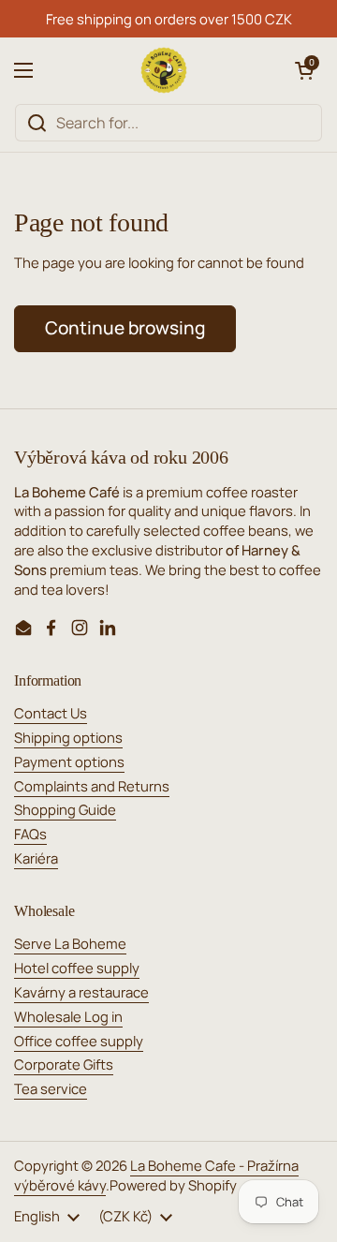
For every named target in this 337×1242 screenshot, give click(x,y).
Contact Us (50, 712)
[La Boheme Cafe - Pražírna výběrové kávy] (164, 70)
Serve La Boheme (70, 943)
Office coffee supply (78, 1040)
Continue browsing (125, 328)
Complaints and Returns (91, 785)
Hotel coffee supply (76, 967)
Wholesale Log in (68, 1016)
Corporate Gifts (63, 1064)
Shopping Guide (65, 809)
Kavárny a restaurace (81, 992)
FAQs (30, 833)
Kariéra (36, 858)
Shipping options (68, 737)
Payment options (69, 761)
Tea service (50, 1088)
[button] (304, 70)
